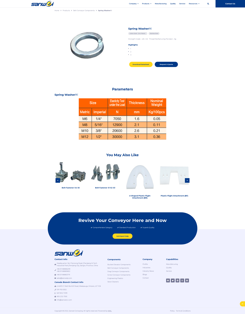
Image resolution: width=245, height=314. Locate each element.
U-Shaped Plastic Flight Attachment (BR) (139, 197)
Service (182, 4)
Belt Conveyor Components (84, 10)
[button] (230, 3)
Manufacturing (161, 4)
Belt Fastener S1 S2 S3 (105, 188)
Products (145, 4)
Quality (173, 4)
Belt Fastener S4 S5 (71, 188)
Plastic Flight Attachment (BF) (174, 196)
